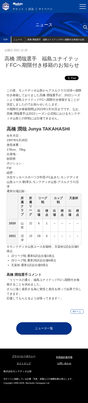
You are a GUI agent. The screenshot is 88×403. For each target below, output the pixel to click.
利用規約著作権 (64, 357)
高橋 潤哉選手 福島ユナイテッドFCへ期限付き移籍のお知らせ (55, 40)
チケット (18, 8)
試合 (31, 8)
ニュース (17, 39)
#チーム (77, 311)
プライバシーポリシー (23, 356)
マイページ (45, 8)
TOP (5, 39)
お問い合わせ (64, 363)
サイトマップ (24, 363)
